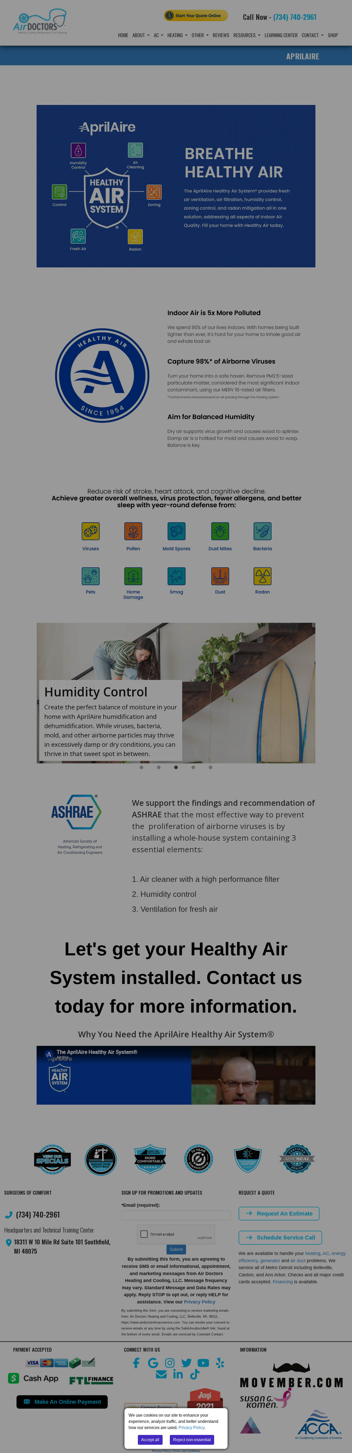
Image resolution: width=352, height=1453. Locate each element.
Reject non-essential (192, 1440)
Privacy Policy (191, 1427)
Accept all (150, 1440)
